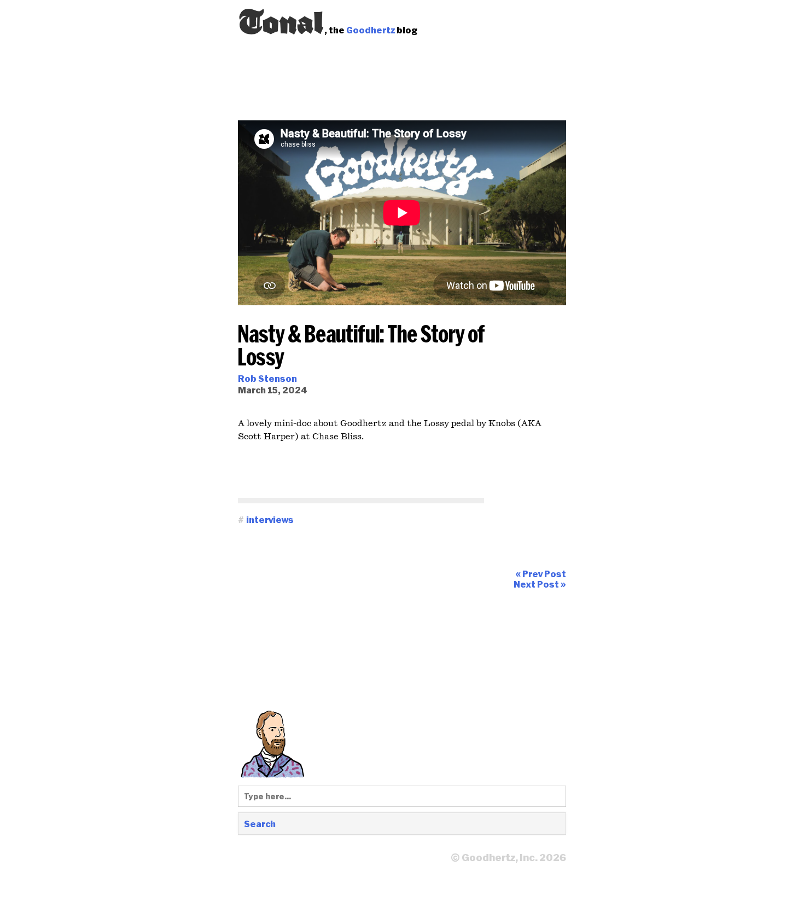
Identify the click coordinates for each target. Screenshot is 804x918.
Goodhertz (370, 30)
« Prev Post (540, 573)
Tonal (281, 19)
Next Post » (540, 584)
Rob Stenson (267, 378)
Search (260, 823)
